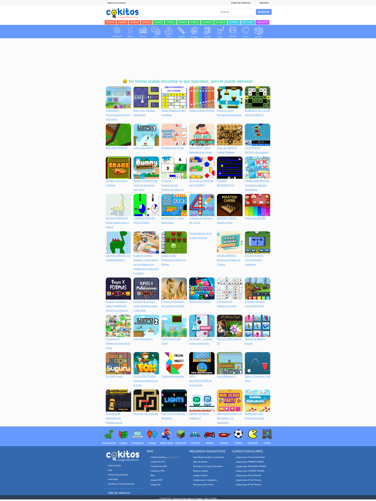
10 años (207, 22)
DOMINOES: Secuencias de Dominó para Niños (118, 115)
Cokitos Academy (159, 457)
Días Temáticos (200, 462)
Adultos (262, 22)
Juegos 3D (156, 484)
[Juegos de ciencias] (182, 31)
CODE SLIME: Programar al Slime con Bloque (173, 260)
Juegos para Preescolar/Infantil (250, 457)
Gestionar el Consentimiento (121, 484)
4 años (134, 22)
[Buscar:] (237, 12)
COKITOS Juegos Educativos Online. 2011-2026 (188, 498)
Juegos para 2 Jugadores (205, 480)
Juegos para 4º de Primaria (248, 475)
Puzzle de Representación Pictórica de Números (172, 185)
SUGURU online (114, 376)
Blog (153, 475)
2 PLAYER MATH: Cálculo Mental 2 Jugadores (254, 260)
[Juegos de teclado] (143, 31)
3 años (122, 22)
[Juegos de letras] (169, 31)
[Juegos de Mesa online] (259, 31)
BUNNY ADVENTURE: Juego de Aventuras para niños (146, 185)
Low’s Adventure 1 (226, 376)
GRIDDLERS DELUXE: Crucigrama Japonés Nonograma (257, 185)
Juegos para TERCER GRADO (250, 471)
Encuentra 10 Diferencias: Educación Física (118, 343)
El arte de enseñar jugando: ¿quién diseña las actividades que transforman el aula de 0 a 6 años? (146, 264)
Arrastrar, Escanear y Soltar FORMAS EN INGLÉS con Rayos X (117, 306)
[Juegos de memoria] (233, 31)
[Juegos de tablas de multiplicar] (130, 31)
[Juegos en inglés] (156, 31)
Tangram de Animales (172, 376)
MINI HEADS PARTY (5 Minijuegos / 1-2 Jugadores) (229, 418)
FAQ (110, 470)
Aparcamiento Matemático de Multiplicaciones (114, 418)
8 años (182, 22)
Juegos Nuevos (200, 475)
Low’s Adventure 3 (143, 148)
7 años (170, 22)
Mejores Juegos (200, 471)
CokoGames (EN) (159, 466)
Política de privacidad (118, 474)
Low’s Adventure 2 (143, 339)
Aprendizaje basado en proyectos (208, 457)
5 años (146, 22)
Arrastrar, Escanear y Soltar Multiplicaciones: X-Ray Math (146, 306)
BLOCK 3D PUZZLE (200, 301)
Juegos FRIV (157, 480)
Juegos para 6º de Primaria (248, 484)
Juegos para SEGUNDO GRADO (251, 466)
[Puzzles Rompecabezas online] (246, 31)
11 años (220, 22)
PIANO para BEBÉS (255, 218)
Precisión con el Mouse (146, 414)
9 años (194, 22)
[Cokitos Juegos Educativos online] (123, 13)
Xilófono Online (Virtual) (201, 110)
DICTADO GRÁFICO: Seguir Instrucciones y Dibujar (117, 222)
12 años (234, 22)
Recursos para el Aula (203, 484)
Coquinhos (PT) (158, 462)
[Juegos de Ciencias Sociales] (194, 31)
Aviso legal (113, 479)
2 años (110, 22)
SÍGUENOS (264, 3)
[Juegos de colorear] (207, 31)
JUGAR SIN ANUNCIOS (241, 3)
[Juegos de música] (220, 31)
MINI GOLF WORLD (116, 148)
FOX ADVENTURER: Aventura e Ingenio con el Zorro (146, 381)
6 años (158, 22)
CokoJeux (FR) (158, 471)
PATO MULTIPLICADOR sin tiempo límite (200, 381)
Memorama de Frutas (172, 148)
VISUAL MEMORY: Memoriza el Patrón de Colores (228, 260)
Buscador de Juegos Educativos (208, 466)
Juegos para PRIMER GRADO (250, 462)
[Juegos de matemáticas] (117, 31)
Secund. (247, 22)
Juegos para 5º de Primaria (248, 480)
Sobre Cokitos (114, 465)
